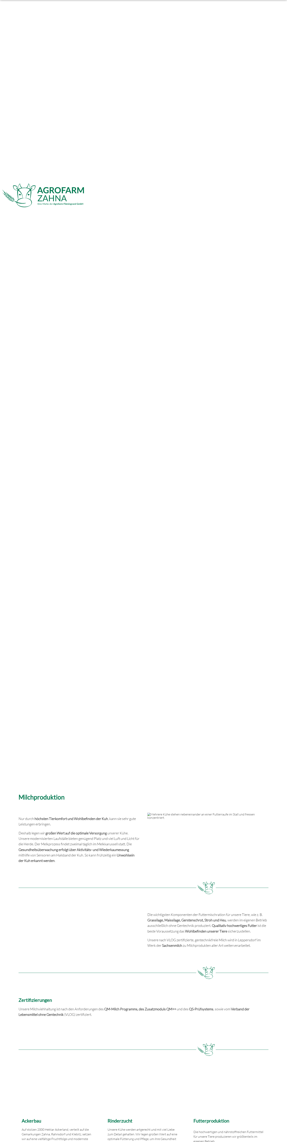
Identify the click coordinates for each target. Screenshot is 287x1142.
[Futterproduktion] (229, 1092)
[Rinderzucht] (143, 1092)
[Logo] (43, 195)
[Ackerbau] (58, 1092)
